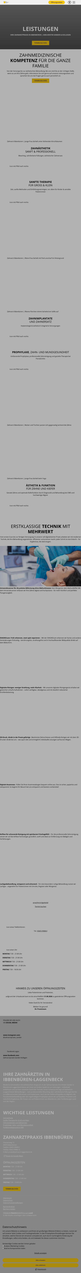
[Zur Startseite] (6, 2)
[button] (73, 2)
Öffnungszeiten (56, 2)
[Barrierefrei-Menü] (69, 2)
